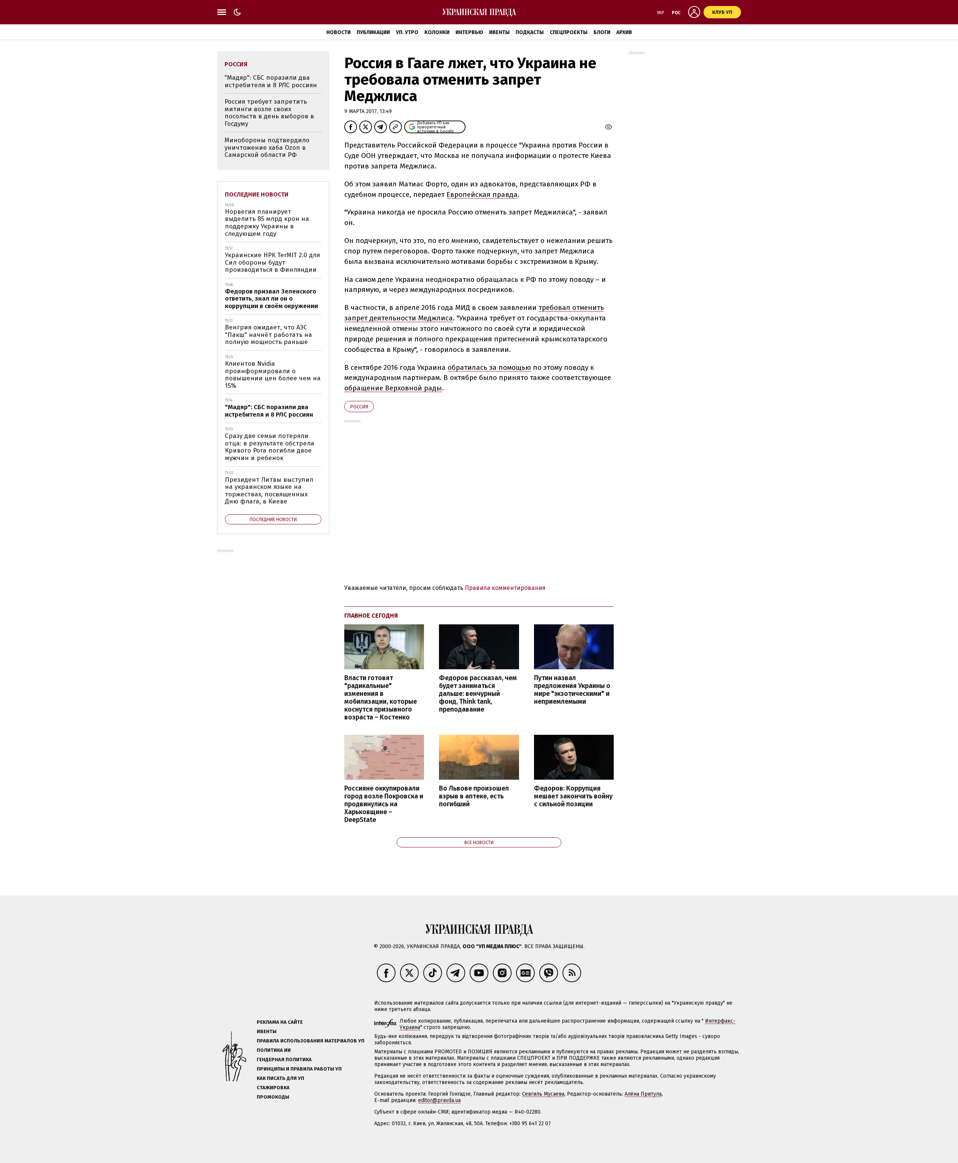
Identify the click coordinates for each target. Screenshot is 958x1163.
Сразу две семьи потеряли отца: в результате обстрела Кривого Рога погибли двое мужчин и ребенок (269, 447)
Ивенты (499, 32)
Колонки (436, 32)
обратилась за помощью (489, 367)
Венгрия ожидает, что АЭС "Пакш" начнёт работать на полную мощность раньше (268, 334)
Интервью (469, 32)
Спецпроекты (569, 32)
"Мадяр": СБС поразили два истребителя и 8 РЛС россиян (271, 81)
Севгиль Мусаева (543, 1094)
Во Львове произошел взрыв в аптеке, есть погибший (474, 796)
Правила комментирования (505, 587)
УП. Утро (407, 32)
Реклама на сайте (280, 1022)
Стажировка (273, 1087)
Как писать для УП (280, 1078)
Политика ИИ (274, 1050)
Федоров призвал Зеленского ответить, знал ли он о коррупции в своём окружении (271, 298)
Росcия (359, 407)
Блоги (602, 32)
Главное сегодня (371, 615)
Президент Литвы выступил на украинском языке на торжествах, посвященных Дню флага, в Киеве (269, 491)
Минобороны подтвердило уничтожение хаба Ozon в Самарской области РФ (267, 147)
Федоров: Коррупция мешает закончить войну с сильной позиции (573, 796)
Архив (624, 32)
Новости (338, 32)
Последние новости (257, 194)
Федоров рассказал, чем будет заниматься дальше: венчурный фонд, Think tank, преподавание (478, 694)
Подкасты (530, 32)
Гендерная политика (284, 1059)
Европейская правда (482, 194)
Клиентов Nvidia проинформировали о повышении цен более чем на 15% (273, 375)
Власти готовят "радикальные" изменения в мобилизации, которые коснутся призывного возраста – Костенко (380, 698)
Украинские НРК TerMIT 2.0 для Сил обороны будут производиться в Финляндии (272, 262)
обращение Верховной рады (393, 388)
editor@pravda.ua (439, 1100)
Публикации (373, 32)
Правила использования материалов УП (310, 1041)
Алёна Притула (643, 1094)
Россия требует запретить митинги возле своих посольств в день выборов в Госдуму (269, 113)
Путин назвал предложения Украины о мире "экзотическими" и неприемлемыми (572, 690)
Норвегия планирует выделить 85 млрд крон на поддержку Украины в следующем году (267, 223)
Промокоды (273, 1097)
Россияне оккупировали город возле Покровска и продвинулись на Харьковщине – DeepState (383, 804)
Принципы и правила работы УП (299, 1069)
